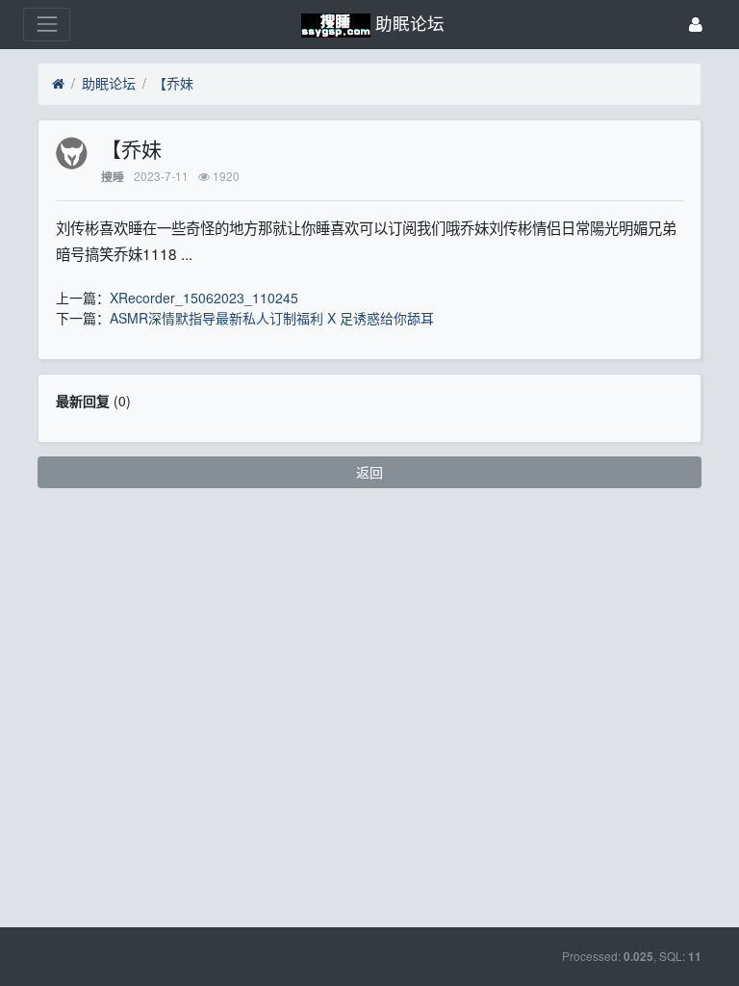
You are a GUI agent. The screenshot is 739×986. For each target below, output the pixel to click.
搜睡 (112, 177)
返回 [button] (369, 471)
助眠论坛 (109, 82)
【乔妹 (173, 82)
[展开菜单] (46, 24)
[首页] (58, 83)
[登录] (695, 24)
